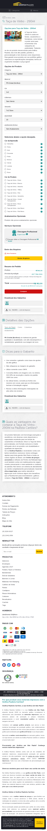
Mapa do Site (7, 521)
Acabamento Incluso (11, 125)
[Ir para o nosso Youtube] (14, 665)
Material (7, 79)
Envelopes (6, 564)
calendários (14, 758)
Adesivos (5, 561)
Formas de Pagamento (10, 506)
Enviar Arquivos (24, 258)
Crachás (5, 602)
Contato (5, 503)
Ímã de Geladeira (8, 576)
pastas (22, 758)
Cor (6, 88)
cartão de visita (33, 756)
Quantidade (8, 116)
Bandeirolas (6, 573)
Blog (4, 518)
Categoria (8, 70)
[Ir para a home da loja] (23, 4)
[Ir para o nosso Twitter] (9, 665)
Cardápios (6, 590)
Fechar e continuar (39, 822)
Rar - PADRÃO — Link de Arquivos (19, 310)
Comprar (23, 291)
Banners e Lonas (8, 579)
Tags (4, 605)
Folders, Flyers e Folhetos (11, 570)
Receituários (6, 599)
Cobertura (8, 97)
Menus (35, 10)
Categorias (16, 10)
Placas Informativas (9, 593)
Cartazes (5, 596)
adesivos (5, 758)
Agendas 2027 (7, 567)
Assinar (39, 551)
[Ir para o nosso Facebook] (4, 665)
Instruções (6, 515)
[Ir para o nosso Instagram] (18, 665)
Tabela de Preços (8, 512)
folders (42, 756)
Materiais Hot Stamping (10, 582)
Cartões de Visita (8, 585)
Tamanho (8, 107)
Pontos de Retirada (9, 509)
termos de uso (9, 825)
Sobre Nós (6, 500)
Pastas (4, 588)
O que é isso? (21, 234)
